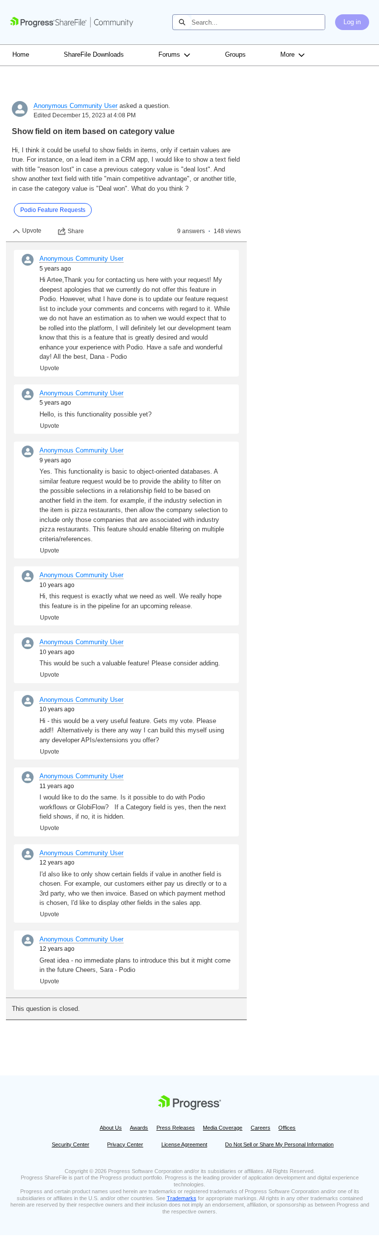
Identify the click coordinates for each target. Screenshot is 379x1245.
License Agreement (184, 1144)
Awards (139, 1128)
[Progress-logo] (189, 1104)
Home (20, 54)
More (287, 54)
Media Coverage (222, 1128)
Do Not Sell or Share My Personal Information (279, 1144)
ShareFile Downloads (94, 54)
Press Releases (175, 1128)
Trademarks (181, 1198)
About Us (111, 1128)
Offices (287, 1128)
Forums (169, 54)
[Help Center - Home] (71, 22)
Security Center (70, 1144)
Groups (235, 54)
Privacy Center (125, 1144)
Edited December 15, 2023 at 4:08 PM (85, 115)
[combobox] (258, 22)
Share (76, 231)
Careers (260, 1128)
